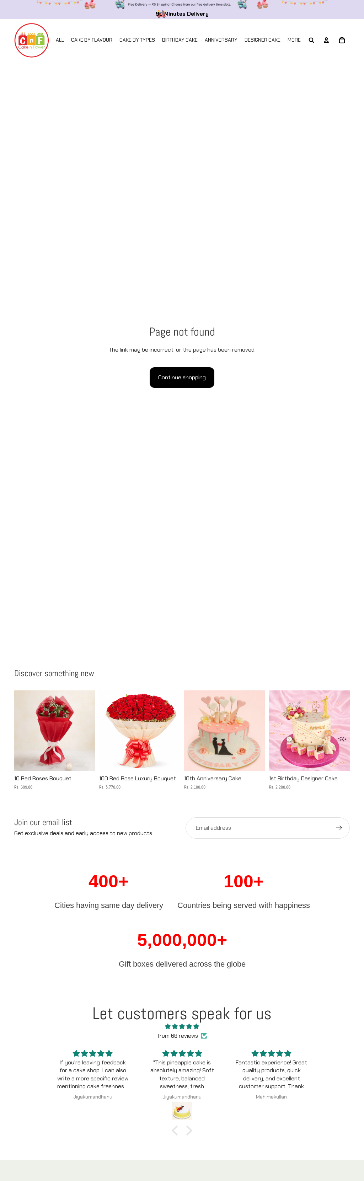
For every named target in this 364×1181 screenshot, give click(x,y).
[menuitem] (294, 40)
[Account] (326, 40)
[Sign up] (339, 828)
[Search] (311, 40)
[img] (182, 1026)
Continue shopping (182, 377)
